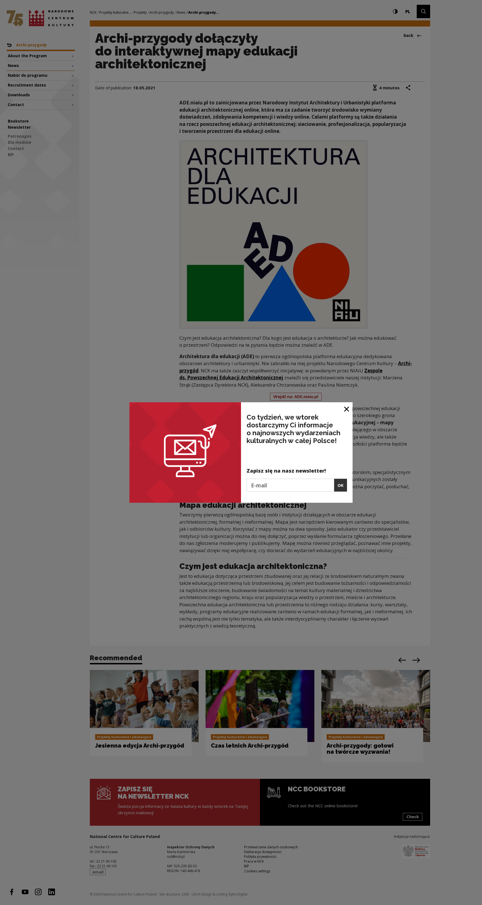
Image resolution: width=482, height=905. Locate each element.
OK (341, 485)
